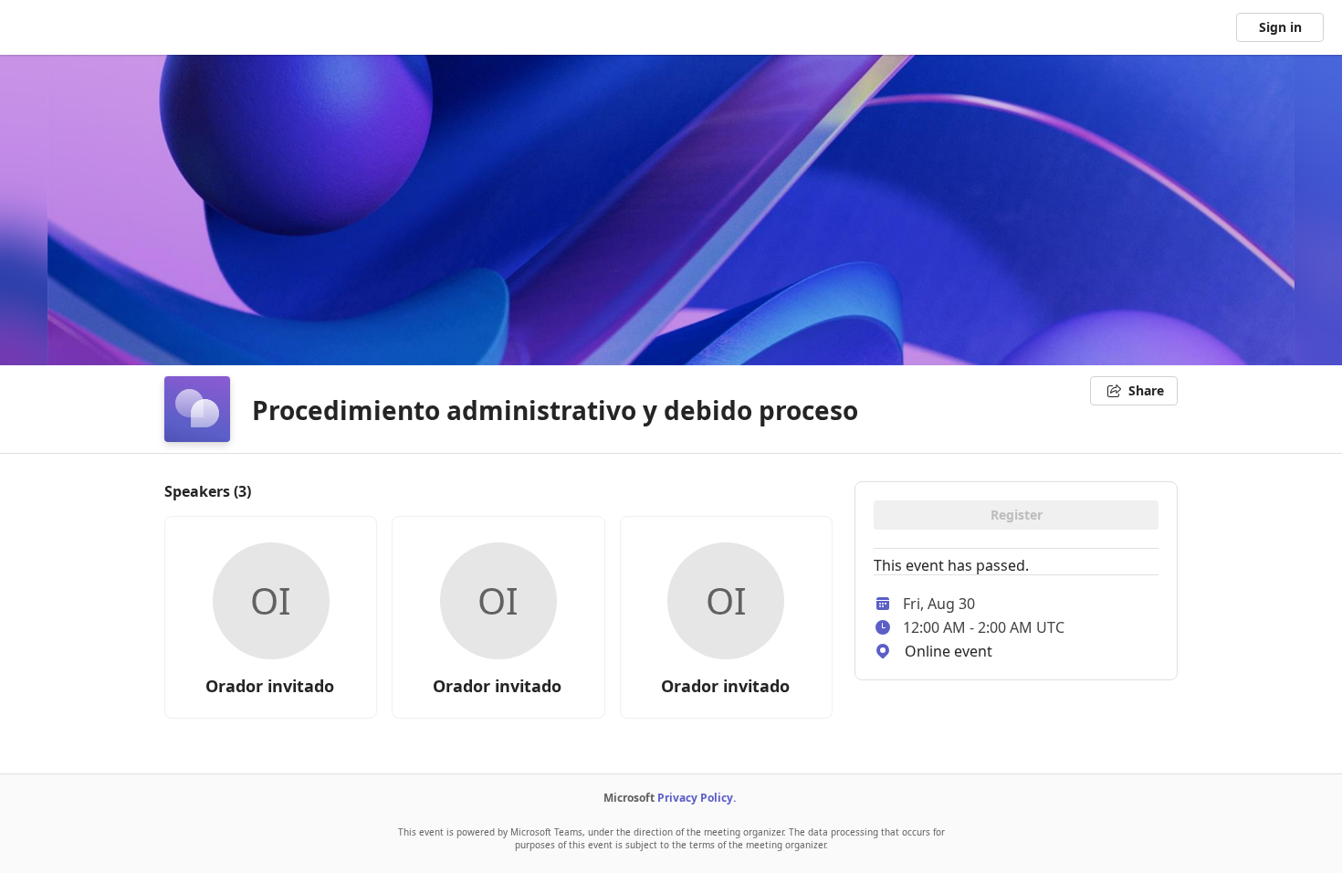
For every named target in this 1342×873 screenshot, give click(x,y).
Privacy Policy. (696, 797)
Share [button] (1146, 390)
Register (1017, 514)
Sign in (1280, 27)
